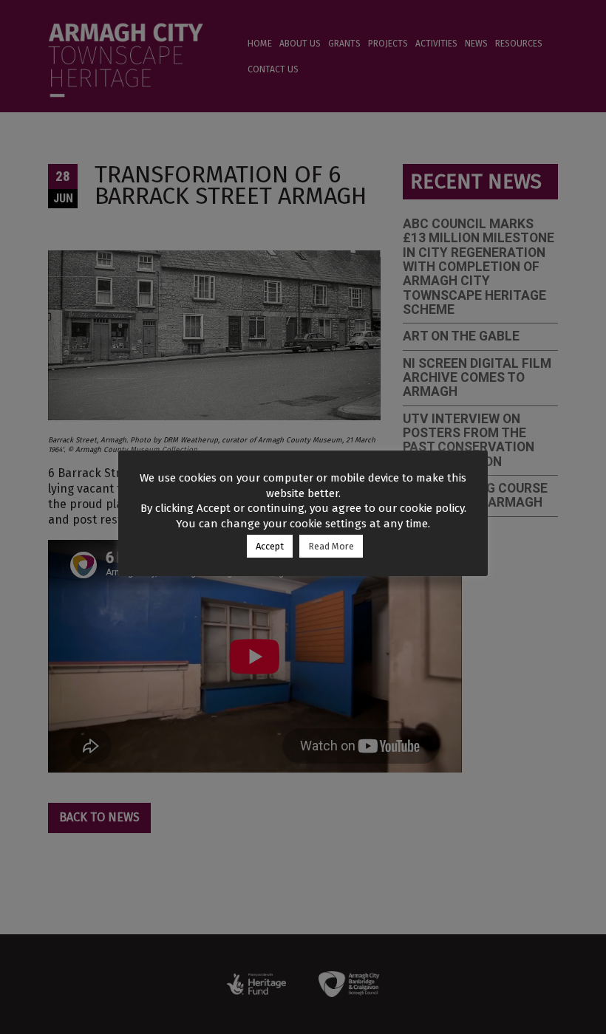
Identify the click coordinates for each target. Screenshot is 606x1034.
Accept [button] (270, 546)
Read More (331, 546)
